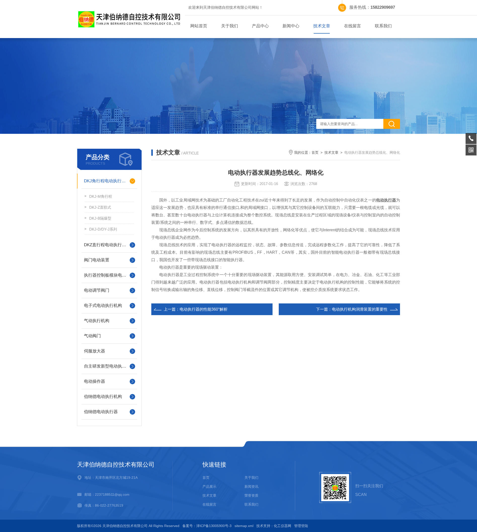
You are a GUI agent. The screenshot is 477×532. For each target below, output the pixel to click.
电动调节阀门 (96, 290)
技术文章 (321, 26)
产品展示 (209, 486)
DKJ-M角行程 (100, 196)
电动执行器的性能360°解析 (204, 309)
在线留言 (352, 26)
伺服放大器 (94, 351)
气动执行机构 (96, 320)
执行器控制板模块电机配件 (109, 275)
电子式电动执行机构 (103, 305)
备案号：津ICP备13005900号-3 (207, 526)
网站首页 (198, 26)
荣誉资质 (251, 495)
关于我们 (229, 26)
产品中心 (260, 26)
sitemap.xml (244, 526)
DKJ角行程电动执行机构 (107, 181)
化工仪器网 (282, 526)
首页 (315, 152)
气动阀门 (92, 336)
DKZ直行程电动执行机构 (107, 244)
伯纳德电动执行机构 (103, 396)
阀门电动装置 (96, 260)
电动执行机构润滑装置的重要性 (360, 309)
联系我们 (383, 26)
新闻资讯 (251, 486)
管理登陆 (301, 526)
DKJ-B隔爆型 (100, 218)
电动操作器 (94, 381)
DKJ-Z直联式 (100, 207)
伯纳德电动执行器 (101, 411)
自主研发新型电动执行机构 (109, 366)
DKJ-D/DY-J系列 (103, 229)
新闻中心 (290, 26)
